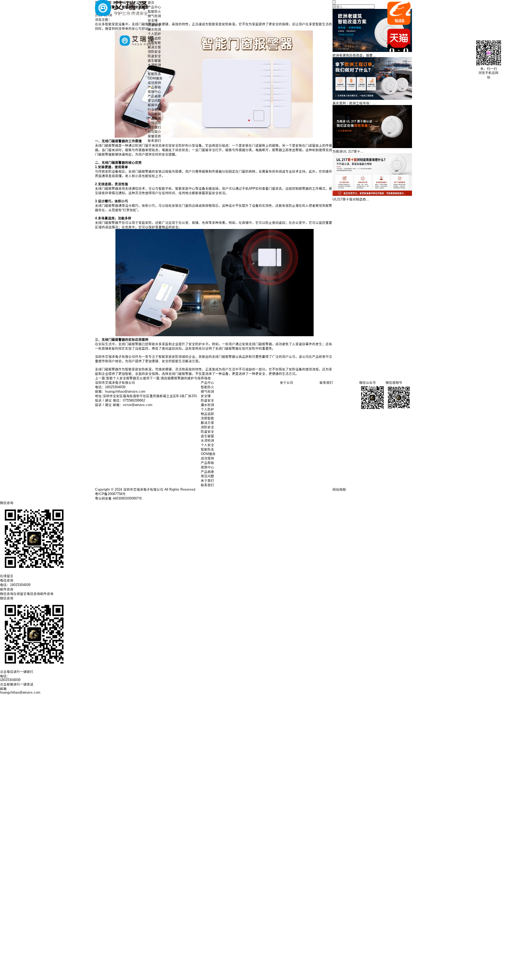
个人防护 (154, 34)
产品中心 (154, 7)
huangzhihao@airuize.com (20, 692)
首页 (151, 2)
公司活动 (154, 123)
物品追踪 (154, 38)
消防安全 (154, 51)
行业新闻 (154, 109)
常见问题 (154, 100)
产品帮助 (154, 87)
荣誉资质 (154, 136)
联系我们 (154, 141)
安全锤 (153, 20)
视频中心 (154, 92)
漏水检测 (154, 29)
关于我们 (154, 127)
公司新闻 (154, 114)
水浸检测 (154, 65)
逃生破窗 (154, 60)
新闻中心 (154, 105)
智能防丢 (154, 74)
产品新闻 (154, 118)
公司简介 (154, 132)
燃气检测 (154, 16)
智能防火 (154, 11)
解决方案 (154, 47)
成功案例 (154, 83)
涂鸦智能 (154, 43)
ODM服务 (155, 78)
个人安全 (154, 69)
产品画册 (154, 96)
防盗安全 (154, 25)
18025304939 (10, 680)
